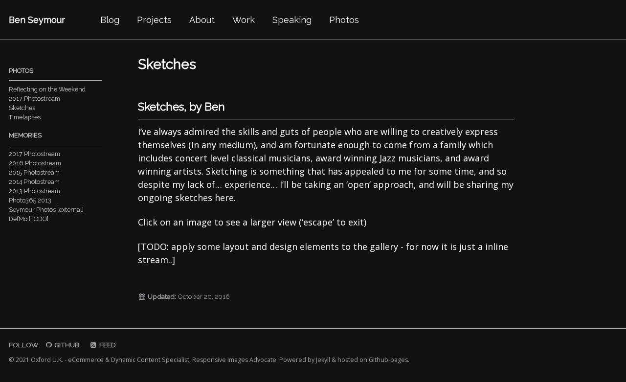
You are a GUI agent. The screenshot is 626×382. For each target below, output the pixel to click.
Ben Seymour (37, 20)
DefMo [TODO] (28, 219)
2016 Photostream (35, 163)
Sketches (22, 108)
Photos (344, 20)
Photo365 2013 (30, 200)
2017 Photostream (34, 98)
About (202, 20)
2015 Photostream (34, 172)
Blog (109, 20)
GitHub (66, 345)
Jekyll (323, 360)
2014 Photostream (34, 181)
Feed (107, 345)
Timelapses (25, 117)
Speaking (292, 20)
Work (243, 20)
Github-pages (388, 360)
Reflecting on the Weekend (47, 89)
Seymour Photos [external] (46, 209)
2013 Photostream (34, 191)
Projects (154, 20)
